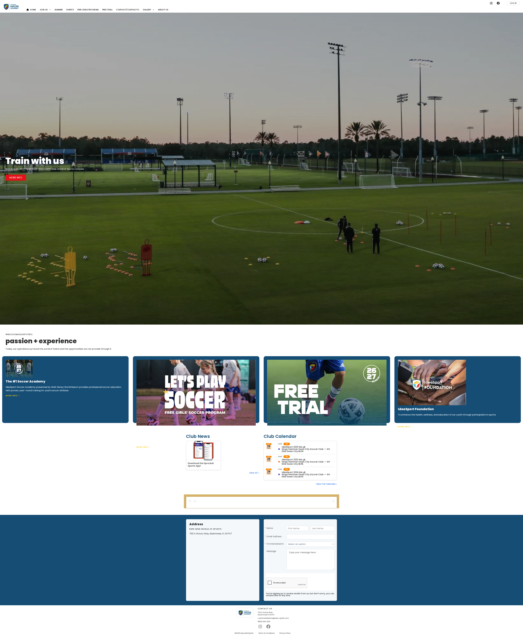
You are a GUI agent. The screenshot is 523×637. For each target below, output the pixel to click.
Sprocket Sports (247, 633)
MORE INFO (15, 177)
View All (253, 472)
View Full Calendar (326, 484)
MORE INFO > (12, 395)
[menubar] (97, 10)
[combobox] (309, 544)
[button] (333, 544)
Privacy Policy (285, 633)
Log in (513, 3)
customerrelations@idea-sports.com (273, 618)
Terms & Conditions (266, 633)
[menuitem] (31, 10)
